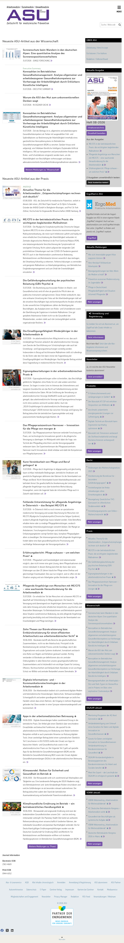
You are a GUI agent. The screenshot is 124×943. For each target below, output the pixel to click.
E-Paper (43, 889)
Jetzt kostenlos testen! (98, 182)
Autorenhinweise (16, 889)
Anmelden (61, 882)
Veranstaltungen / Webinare (105, 896)
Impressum (69, 889)
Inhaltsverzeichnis (96, 128)
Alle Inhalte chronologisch (43, 882)
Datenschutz (31, 889)
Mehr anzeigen (94, 302)
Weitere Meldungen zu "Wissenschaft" (42, 170)
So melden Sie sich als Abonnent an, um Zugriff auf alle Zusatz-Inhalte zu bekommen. (102, 327)
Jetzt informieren (96, 337)
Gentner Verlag (56, 889)
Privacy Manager (60, 896)
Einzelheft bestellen (96, 133)
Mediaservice (112, 889)
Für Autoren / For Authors (96, 53)
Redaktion (75, 896)
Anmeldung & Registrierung (80, 882)
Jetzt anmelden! (95, 377)
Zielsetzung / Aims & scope (97, 47)
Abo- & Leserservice (13, 882)
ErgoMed (92, 238)
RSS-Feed (86, 896)
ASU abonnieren (100, 882)
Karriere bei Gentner (86, 889)
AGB (27, 882)
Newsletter (46, 896)
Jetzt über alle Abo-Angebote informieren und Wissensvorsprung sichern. (100, 347)
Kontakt (100, 889)
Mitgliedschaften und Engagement (24, 896)
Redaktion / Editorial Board (97, 59)
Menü (119, 11)
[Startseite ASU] (61, 15)
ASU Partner (116, 882)
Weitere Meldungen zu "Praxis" (42, 846)
